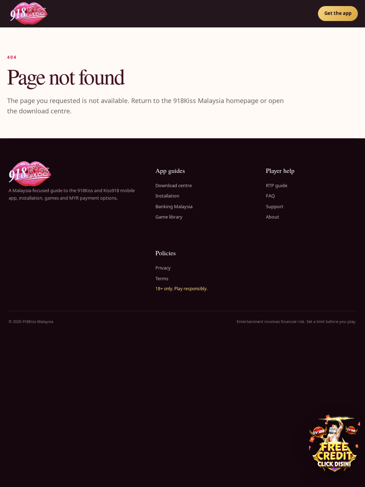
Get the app (337, 13)
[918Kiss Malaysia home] (29, 13)
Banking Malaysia (173, 206)
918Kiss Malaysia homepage (215, 100)
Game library (168, 217)
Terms (161, 278)
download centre (44, 111)
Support (274, 206)
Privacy (163, 268)
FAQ (270, 196)
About (272, 217)
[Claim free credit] (334, 444)
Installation (167, 196)
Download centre (173, 185)
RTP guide (276, 185)
